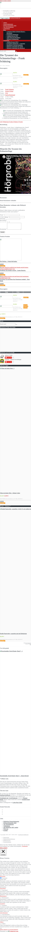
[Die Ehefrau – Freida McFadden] (11, 260)
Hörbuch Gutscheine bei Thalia (15, 46)
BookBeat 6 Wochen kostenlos (15, 45)
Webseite (2, 218)
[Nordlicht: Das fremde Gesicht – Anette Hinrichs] (15, 269)
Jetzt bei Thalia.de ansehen (25, 306)
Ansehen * (26, 84)
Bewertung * (3, 220)
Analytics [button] (2, 903)
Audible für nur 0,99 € (12, 42)
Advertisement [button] (4, 913)
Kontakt (5, 830)
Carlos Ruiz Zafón (17, 802)
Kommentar (3, 229)
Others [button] (1, 922)
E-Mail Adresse (4, 217)
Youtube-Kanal (26, 799)
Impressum (6, 837)
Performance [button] (3, 896)
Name (2, 215)
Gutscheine (6, 40)
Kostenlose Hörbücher (12, 34)
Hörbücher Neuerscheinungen (11, 821)
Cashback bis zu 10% (12, 36)
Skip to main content (5, 0)
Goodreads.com (4, 798)
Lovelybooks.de (13, 798)
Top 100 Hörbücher (8, 27)
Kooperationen (7, 842)
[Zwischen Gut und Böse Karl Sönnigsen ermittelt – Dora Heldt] (15, 278)
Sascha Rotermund (10, 95)
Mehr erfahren (3, 847)
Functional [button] (3, 888)
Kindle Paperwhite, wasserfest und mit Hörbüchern (13, 633)
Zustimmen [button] (25, 846)
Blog (4, 30)
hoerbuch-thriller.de (15, 18)
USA (6, 93)
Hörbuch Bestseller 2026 (9, 25)
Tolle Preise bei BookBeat (13, 37)
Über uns (5, 829)
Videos (5, 22)
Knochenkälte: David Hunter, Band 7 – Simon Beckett (14, 775)
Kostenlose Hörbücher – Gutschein (16, 43)
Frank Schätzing (9, 89)
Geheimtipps (6, 28)
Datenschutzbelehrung (9, 839)
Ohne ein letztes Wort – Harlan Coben (10, 493)
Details (2, 264)
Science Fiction (9, 91)
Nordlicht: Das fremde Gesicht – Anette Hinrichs (13, 270)
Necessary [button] (2, 876)
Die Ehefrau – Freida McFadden (8, 261)
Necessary (4, 878)
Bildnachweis (6, 840)
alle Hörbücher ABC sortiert (10, 827)
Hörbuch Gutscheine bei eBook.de (16, 48)
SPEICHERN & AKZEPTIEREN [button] (9, 929)
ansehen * (26, 75)
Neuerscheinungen (8, 24)
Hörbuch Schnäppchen (13, 39)
